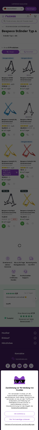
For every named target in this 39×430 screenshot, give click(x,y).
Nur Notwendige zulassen (19, 419)
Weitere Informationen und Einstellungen (19, 424)
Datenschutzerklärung (19, 408)
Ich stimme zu (19, 413)
